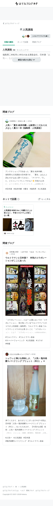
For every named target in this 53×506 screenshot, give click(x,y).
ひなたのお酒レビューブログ (20, 354)
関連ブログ (36, 42)
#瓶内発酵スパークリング (15, 441)
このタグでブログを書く (40, 36)
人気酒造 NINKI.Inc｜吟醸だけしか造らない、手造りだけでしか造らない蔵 (18, 212)
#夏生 (25, 189)
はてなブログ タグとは (11, 490)
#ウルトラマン (11, 337)
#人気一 (8, 438)
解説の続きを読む (25, 60)
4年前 (30, 121)
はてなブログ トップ (12, 23)
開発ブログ (30, 490)
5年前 (13, 254)
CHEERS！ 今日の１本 (18, 121)
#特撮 (7, 343)
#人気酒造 (42, 189)
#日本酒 (8, 189)
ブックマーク (8, 207)
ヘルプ (22, 490)
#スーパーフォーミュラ (15, 340)
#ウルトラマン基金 (26, 337)
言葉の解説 (8, 42)
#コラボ (39, 340)
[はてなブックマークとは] (18, 199)
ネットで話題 (22, 42)
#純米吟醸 (18, 189)
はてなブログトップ (42, 490)
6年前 (34, 354)
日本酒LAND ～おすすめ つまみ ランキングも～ (28, 252)
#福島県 (33, 189)
